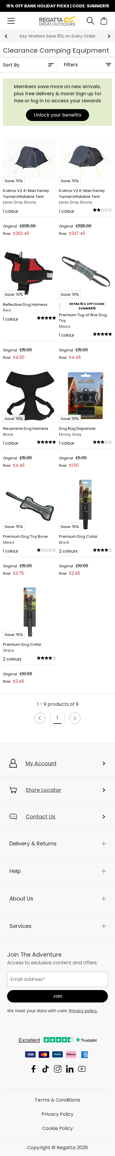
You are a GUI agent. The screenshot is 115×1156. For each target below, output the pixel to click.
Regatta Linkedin (69, 1069)
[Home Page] (57, 20)
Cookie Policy (57, 1128)
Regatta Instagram (57, 1069)
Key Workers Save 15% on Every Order (58, 36)
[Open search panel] (90, 21)
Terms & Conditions (57, 1100)
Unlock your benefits (57, 115)
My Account (41, 763)
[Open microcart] (104, 21)
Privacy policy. (83, 1011)
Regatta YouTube (82, 1069)
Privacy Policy (57, 1114)
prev (6, 36)
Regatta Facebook (33, 1069)
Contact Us (40, 816)
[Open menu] (11, 21)
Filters (71, 64)
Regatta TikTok (45, 1069)
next (109, 36)
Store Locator (43, 790)
